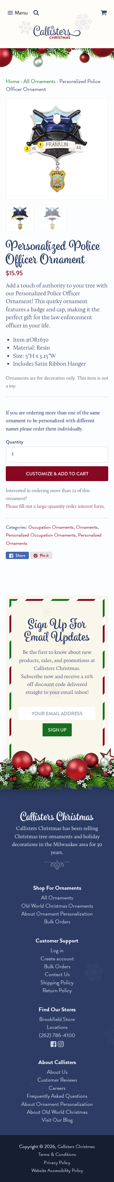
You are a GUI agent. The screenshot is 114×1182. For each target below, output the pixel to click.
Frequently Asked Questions (57, 1096)
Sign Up (57, 729)
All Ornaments (39, 81)
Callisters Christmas (76, 1146)
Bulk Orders (57, 921)
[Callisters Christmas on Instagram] (61, 1043)
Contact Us (57, 974)
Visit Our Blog (57, 1120)
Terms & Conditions (57, 1154)
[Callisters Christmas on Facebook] (54, 1043)
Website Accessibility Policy (57, 1170)
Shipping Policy (57, 982)
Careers (57, 1088)
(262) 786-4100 (57, 1035)
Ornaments (87, 527)
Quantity (14, 441)
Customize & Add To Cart (57, 473)
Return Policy (57, 990)
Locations (57, 1027)
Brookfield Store (57, 1019)
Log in (57, 950)
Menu (21, 12)
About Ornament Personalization (57, 913)
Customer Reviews (57, 1080)
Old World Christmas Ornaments (57, 906)
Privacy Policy (57, 1162)
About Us (57, 1072)
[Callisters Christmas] (57, 33)
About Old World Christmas (57, 1112)
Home (12, 81)
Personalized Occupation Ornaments (41, 535)
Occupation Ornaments (51, 527)
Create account (57, 958)
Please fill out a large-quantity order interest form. (55, 506)
